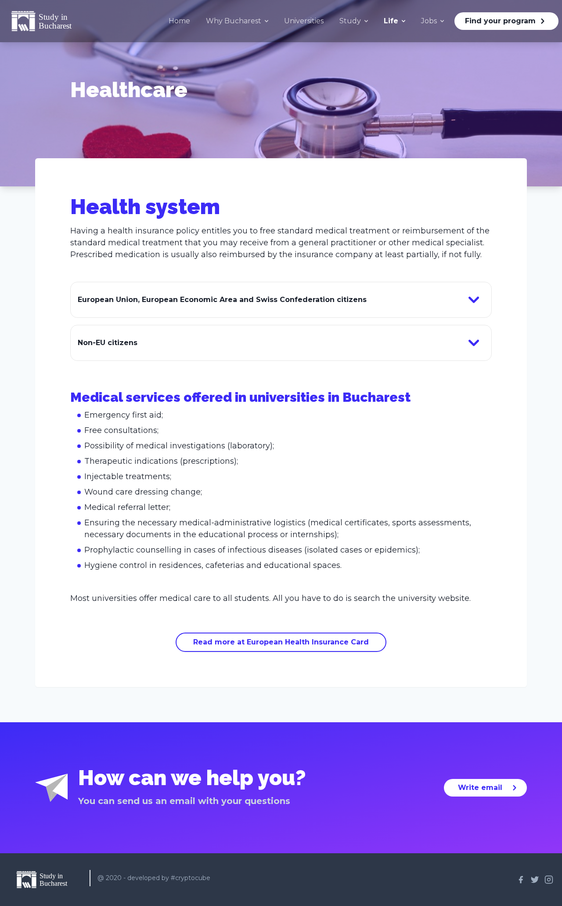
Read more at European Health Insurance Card (281, 642)
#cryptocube (190, 878)
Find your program (500, 21)
